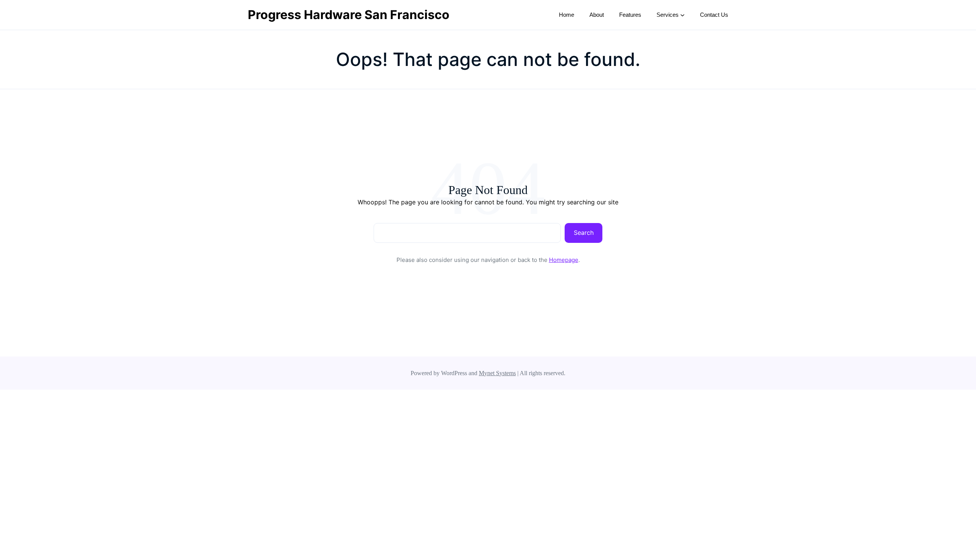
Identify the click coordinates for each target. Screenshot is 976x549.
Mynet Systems (497, 373)
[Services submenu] (682, 15)
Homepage (563, 259)
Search (584, 232)
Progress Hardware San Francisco (348, 14)
